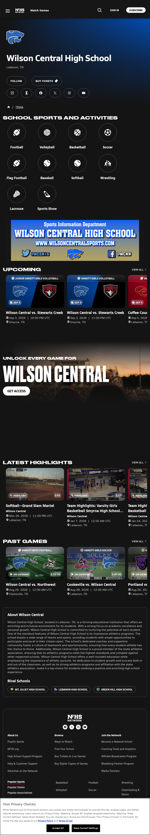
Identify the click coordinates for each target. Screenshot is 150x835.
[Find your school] (99, 10)
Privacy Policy (45, 820)
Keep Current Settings (86, 828)
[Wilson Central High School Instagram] (69, 93)
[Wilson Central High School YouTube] (83, 93)
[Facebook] (65, 727)
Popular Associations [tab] (20, 792)
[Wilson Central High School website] (12, 93)
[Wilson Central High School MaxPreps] (26, 93)
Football (93, 782)
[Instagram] (78, 727)
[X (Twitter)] (71, 727)
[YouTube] (84, 727)
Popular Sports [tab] (16, 781)
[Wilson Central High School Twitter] (55, 93)
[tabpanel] (99, 792)
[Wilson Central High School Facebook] (40, 93)
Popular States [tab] (16, 787)
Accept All (57, 828)
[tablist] (26, 787)
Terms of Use (65, 820)
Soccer (92, 790)
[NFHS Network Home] (20, 11)
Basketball (62, 782)
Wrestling (127, 782)
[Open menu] (7, 11)
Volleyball (61, 790)
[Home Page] (9, 107)
